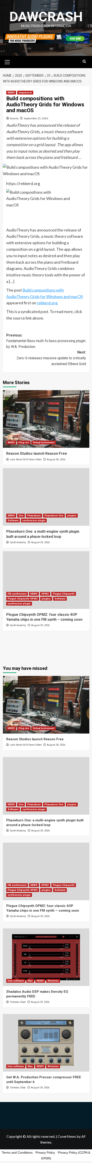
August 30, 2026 (56, 459)
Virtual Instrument (43, 442)
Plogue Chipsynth (64, 593)
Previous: (46, 341)
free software (16, 980)
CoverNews (67, 1136)
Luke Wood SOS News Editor (26, 459)
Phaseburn (34, 515)
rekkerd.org (47, 302)
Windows (53, 980)
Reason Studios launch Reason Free (36, 453)
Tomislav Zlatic (18, 1002)
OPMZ (45, 593)
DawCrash (46, 17)
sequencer (25, 92)
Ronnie (14, 118)
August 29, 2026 (40, 542)
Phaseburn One (53, 515)
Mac (30, 980)
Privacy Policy (45, 1152)
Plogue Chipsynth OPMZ (23, 598)
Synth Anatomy (18, 542)
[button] (7, 61)
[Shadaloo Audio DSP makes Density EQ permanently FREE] (46, 957)
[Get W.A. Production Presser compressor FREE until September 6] (46, 1043)
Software (13, 520)
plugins (71, 515)
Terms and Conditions (17, 1152)
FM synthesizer (17, 593)
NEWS (11, 92)
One (21, 515)
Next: (51, 358)
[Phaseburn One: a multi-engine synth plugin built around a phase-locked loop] (46, 497)
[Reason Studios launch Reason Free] (46, 419)
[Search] (84, 61)
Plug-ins (24, 442)
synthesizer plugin (33, 520)
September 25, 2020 (36, 118)
